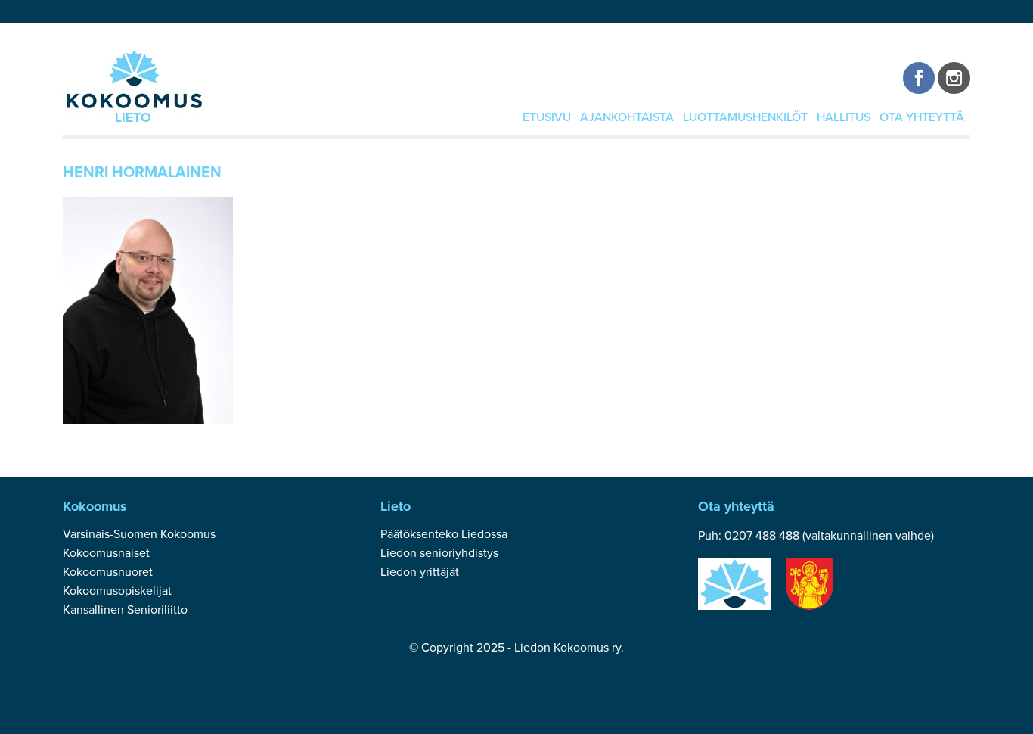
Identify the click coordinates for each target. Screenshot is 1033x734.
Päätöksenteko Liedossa (443, 534)
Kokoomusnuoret (108, 572)
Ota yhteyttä (921, 117)
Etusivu (547, 117)
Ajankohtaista (627, 117)
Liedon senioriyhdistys (439, 553)
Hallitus (843, 117)
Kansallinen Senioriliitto (125, 609)
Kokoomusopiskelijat (117, 591)
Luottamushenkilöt (745, 117)
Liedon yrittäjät (419, 572)
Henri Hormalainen (142, 172)
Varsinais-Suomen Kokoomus (139, 534)
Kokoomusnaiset (106, 553)
